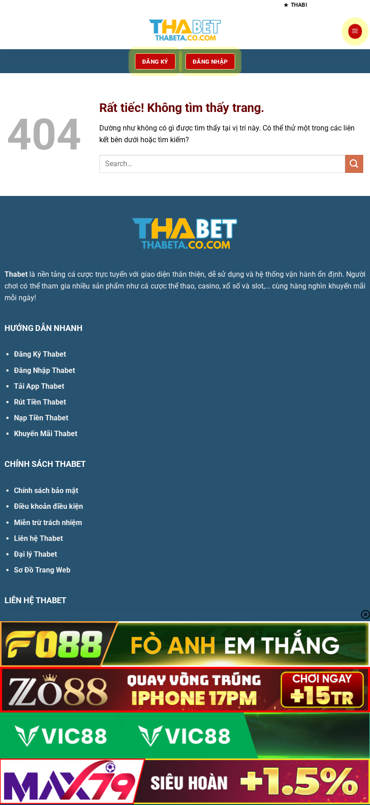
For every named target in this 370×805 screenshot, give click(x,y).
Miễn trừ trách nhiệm (48, 522)
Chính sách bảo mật (46, 490)
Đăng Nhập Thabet (44, 370)
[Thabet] (185, 31)
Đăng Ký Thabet (40, 354)
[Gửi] (354, 163)
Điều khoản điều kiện (48, 506)
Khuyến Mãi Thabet (45, 433)
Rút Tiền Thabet (40, 402)
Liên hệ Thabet (38, 538)
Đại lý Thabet (35, 554)
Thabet (16, 274)
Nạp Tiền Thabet (41, 418)
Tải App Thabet (39, 386)
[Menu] (355, 31)
